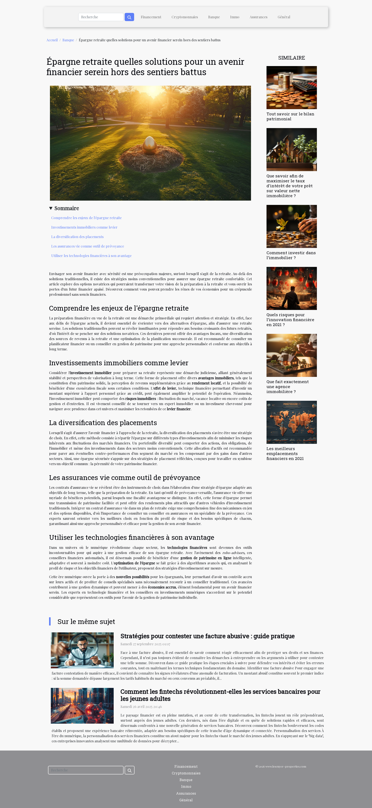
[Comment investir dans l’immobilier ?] (292, 226)
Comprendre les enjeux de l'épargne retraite (86, 217)
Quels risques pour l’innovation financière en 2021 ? (290, 319)
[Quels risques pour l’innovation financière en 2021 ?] (292, 288)
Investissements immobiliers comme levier (84, 227)
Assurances (258, 17)
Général (284, 17)
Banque (214, 17)
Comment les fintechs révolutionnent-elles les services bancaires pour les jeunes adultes (221, 695)
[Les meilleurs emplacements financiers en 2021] (292, 421)
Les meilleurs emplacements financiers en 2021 (285, 453)
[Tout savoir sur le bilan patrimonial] (292, 87)
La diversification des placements (77, 236)
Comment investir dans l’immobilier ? (291, 255)
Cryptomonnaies (185, 17)
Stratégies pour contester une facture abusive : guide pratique (208, 636)
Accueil (52, 40)
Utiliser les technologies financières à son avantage (91, 255)
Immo (234, 17)
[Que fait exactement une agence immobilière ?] (292, 355)
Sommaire (66, 207)
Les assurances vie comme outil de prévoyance (87, 246)
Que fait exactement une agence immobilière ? (288, 386)
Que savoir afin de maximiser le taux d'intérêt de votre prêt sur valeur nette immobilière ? (290, 185)
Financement (151, 17)
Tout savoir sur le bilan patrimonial (290, 116)
